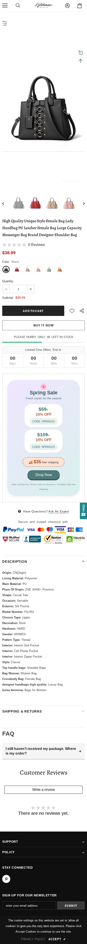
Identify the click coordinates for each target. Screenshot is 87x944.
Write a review (43, 790)
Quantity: (8, 281)
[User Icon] (67, 5)
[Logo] (43, 5)
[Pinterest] (6, 879)
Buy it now (43, 325)
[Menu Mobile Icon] (5, 5)
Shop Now (43, 475)
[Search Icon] (18, 5)
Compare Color (71, 180)
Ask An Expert (58, 511)
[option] (43, 110)
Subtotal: (8, 297)
